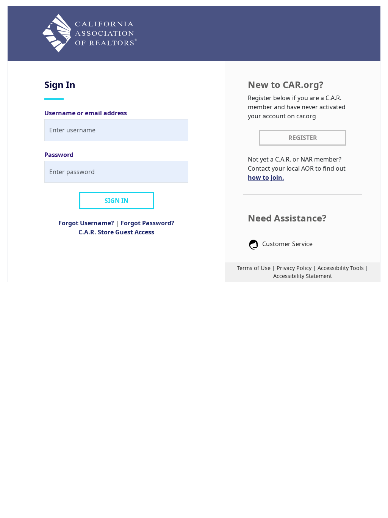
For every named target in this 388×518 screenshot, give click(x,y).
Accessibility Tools (341, 268)
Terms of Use (254, 268)
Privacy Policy (294, 268)
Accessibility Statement (302, 275)
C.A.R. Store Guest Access (116, 232)
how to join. (266, 177)
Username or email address (85, 113)
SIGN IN (116, 200)
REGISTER (302, 137)
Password (59, 155)
